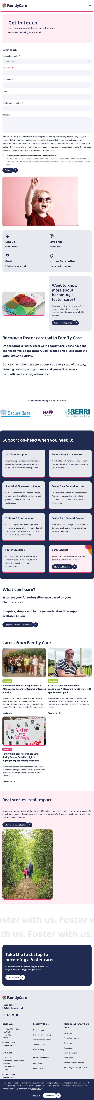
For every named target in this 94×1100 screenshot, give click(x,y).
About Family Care (71, 1038)
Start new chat (55, 246)
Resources (68, 1058)
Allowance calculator (42, 1040)
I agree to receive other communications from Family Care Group (31, 155)
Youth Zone (68, 1048)
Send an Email (8, 1045)
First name (7, 68)
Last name (7, 79)
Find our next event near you (62, 266)
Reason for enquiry (11, 56)
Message (6, 115)
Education (37, 1063)
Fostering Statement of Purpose (77, 1067)
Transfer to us (39, 1044)
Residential (38, 1068)
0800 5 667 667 (12, 246)
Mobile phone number (12, 103)
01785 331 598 (8, 1074)
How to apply (38, 1049)
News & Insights (71, 1053)
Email (5, 91)
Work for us (68, 1033)
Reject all (36, 1096)
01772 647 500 (8, 1042)
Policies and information (74, 1062)
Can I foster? (38, 1030)
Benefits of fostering (42, 1035)
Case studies (69, 1043)
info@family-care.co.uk (15, 266)
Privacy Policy (36, 1089)
